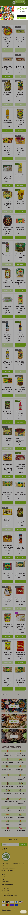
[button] (26, 8)
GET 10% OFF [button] (21, 18)
